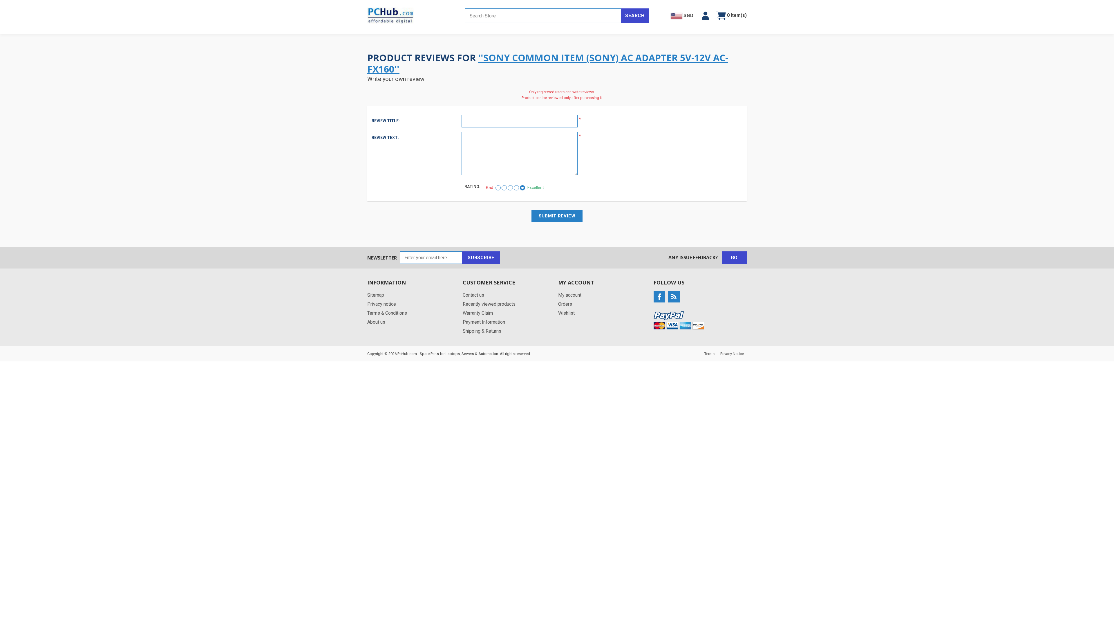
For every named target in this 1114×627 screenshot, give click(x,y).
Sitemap (375, 295)
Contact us (473, 295)
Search (635, 15)
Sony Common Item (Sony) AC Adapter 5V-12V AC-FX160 (547, 63)
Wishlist (566, 313)
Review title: (386, 120)
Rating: (472, 186)
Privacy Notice (732, 354)
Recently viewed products (489, 304)
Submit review (557, 216)
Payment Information (484, 322)
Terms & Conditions (387, 313)
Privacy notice (381, 304)
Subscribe (481, 257)
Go (734, 257)
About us (376, 322)
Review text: (385, 137)
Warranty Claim (478, 313)
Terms (709, 354)
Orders (565, 304)
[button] (705, 16)
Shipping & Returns (482, 331)
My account (569, 295)
